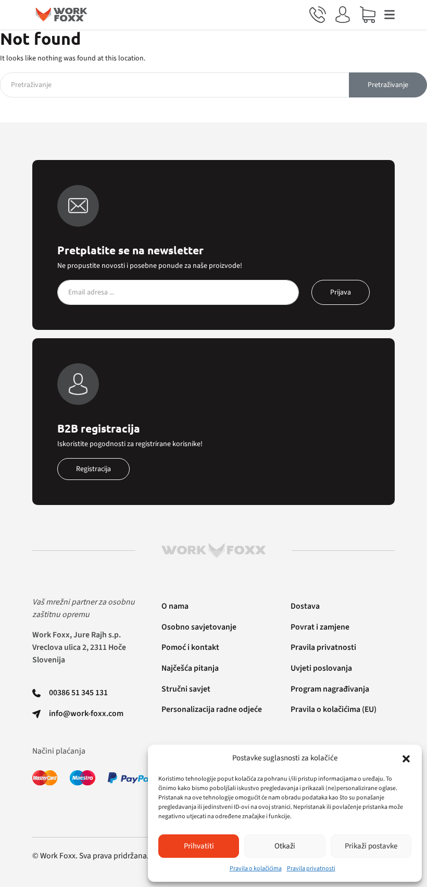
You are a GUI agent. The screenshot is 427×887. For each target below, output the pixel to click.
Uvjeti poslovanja (321, 668)
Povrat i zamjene (320, 627)
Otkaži (284, 846)
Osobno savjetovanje (198, 627)
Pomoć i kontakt (190, 647)
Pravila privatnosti (311, 868)
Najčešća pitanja (190, 668)
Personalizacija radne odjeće (211, 709)
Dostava (305, 606)
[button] (406, 758)
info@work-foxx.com (86, 713)
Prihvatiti (199, 846)
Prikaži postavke (371, 846)
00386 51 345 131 (78, 692)
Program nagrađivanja (330, 689)
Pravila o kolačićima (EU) (333, 709)
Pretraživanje (388, 85)
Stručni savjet (185, 689)
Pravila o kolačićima (256, 868)
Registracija (93, 469)
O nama (175, 606)
